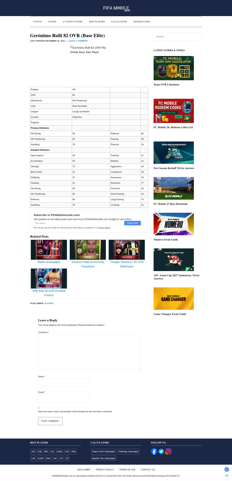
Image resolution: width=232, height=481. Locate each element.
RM (73, 451)
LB (52, 451)
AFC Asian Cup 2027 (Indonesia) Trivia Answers (176, 276)
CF (61, 458)
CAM (40, 458)
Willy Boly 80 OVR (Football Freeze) (48, 293)
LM (33, 458)
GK (33, 451)
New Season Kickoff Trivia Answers (174, 168)
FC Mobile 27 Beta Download (170, 204)
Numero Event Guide (166, 239)
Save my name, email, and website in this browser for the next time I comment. (75, 411)
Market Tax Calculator (103, 458)
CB (39, 451)
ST (67, 458)
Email (41, 392)
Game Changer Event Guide (170, 314)
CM (67, 451)
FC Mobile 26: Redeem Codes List (173, 127)
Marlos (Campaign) (48, 261)
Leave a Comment (78, 41)
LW (55, 458)
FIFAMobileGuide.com (116, 8)
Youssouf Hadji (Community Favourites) (87, 264)
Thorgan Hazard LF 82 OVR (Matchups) (127, 264)
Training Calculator (128, 451)
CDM (59, 451)
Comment (43, 332)
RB (46, 451)
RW (48, 458)
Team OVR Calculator (166, 84)
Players (49, 303)
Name (41, 376)
